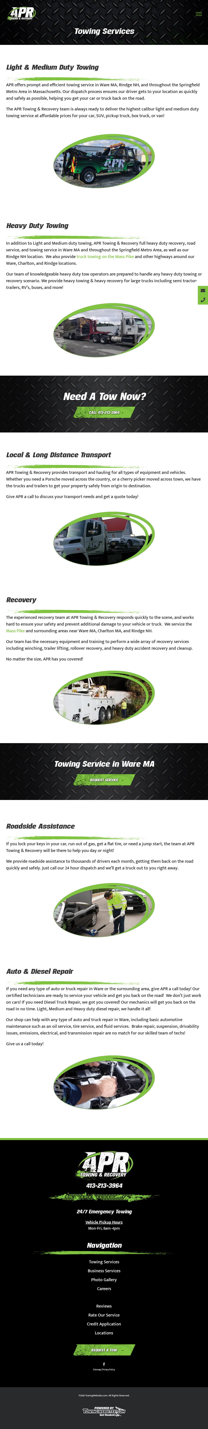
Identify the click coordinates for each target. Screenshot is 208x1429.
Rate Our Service (104, 1315)
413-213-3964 (104, 1185)
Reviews (104, 1306)
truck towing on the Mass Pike (105, 257)
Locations (104, 1333)
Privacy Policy (108, 1370)
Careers (104, 1289)
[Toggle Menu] (199, 14)
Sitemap (97, 1370)
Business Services (104, 1271)
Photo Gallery (104, 1280)
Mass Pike (15, 631)
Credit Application (104, 1324)
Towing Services (104, 1262)
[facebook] (104, 1364)
